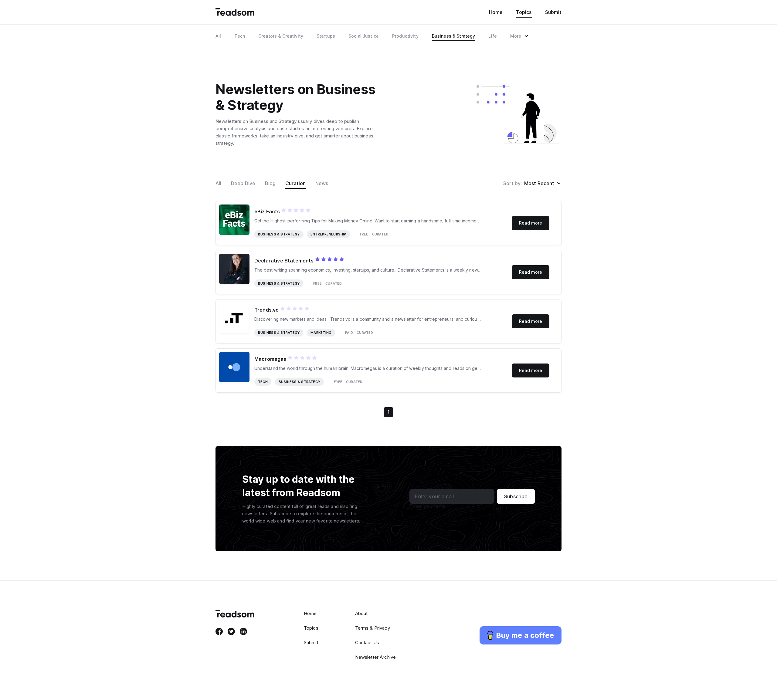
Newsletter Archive (375, 657)
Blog (270, 183)
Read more (530, 222)
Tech (263, 382)
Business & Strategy (279, 234)
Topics (523, 12)
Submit (553, 12)
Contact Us (367, 642)
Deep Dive (243, 183)
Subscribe (516, 496)
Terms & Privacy (372, 628)
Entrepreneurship (328, 234)
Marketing (320, 332)
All (218, 183)
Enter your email (428, 506)
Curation (295, 183)
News (321, 183)
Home (496, 12)
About (361, 613)
